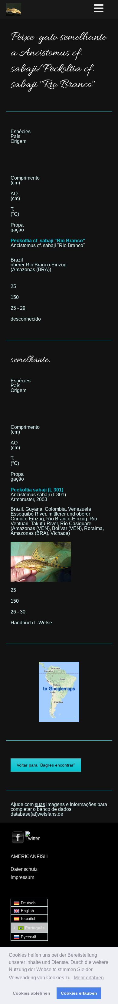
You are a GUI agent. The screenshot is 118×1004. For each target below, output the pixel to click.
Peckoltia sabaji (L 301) (37, 489)
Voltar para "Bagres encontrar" (46, 765)
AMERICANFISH (29, 856)
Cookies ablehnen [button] (31, 993)
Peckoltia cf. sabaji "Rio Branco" (48, 240)
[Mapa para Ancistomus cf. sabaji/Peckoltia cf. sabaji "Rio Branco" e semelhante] (59, 664)
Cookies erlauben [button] (79, 993)
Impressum (22, 877)
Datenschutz (24, 869)
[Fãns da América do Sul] (13, 9)
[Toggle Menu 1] (105, 9)
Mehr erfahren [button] (89, 977)
